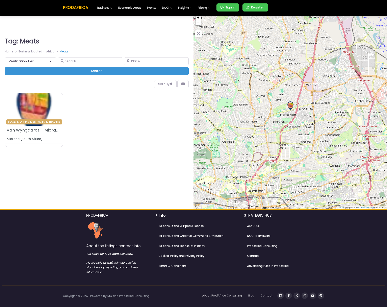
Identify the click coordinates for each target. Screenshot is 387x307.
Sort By (164, 84)
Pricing (202, 8)
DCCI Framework (258, 236)
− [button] (198, 23)
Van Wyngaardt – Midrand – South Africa (49, 130)
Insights (183, 8)
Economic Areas (129, 8)
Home (9, 51)
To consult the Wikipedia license (181, 226)
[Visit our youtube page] (313, 295)
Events (151, 8)
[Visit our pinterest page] (321, 295)
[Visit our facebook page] (288, 295)
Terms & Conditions (172, 266)
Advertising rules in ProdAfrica (268, 266)
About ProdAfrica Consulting (222, 295)
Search (102, 70)
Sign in (230, 7)
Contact (253, 256)
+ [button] (198, 17)
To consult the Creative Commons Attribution (191, 236)
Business (103, 8)
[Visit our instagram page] (305, 295)
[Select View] (183, 84)
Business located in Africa (36, 51)
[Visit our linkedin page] (280, 295)
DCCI (165, 8)
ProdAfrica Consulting (262, 246)
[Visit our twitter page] (296, 295)
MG (110, 296)
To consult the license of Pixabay (181, 246)
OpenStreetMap (366, 207)
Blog (251, 295)
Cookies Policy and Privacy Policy (181, 256)
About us (253, 226)
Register (257, 7)
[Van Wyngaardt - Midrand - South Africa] (290, 106)
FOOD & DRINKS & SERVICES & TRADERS (34, 122)
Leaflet (341, 207)
